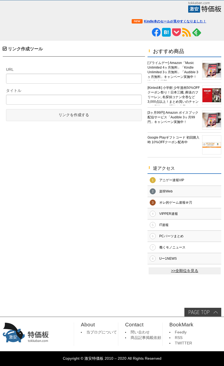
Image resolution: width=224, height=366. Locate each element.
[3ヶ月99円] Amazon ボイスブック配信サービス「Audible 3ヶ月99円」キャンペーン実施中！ (173, 117)
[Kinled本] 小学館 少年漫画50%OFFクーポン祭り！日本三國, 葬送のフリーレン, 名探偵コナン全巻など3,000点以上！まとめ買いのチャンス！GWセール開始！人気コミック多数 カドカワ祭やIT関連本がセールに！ (174, 95)
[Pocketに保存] (176, 32)
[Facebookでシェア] (156, 32)
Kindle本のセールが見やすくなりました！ (175, 21)
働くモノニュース (172, 247)
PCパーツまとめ (171, 236)
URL (10, 69)
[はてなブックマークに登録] (166, 32)
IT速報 (164, 225)
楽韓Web (166, 191)
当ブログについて (101, 332)
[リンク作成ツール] (217, 32)
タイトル (13, 90)
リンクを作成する (73, 115)
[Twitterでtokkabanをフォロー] (136, 32)
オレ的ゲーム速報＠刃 (175, 202)
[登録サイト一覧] (206, 32)
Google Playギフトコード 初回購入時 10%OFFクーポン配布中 (173, 140)
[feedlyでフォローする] (196, 32)
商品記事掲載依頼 (146, 338)
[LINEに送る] (146, 32)
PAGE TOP (202, 312)
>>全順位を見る (184, 271)
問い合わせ (140, 332)
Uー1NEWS (168, 258)
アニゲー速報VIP (171, 180)
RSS (178, 338)
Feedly (181, 332)
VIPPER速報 (168, 214)
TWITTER (183, 343)
